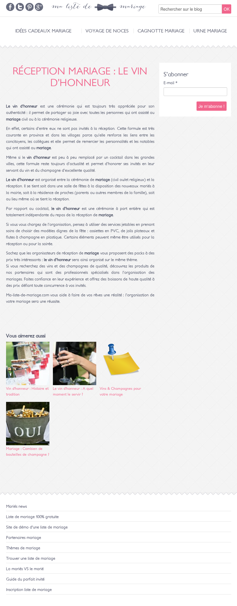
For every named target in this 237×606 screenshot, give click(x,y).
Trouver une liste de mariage (30, 559)
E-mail (170, 83)
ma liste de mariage (98, 7)
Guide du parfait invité (25, 579)
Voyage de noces (107, 31)
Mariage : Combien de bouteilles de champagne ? (27, 452)
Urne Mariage (210, 31)
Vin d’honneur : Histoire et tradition (27, 391)
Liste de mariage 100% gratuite (32, 517)
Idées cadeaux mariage (43, 31)
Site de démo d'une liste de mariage (37, 527)
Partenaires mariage (23, 538)
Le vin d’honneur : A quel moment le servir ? (73, 391)
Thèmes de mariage (23, 548)
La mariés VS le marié (25, 569)
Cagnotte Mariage (161, 31)
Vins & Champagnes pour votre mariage (120, 391)
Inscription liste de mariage (29, 590)
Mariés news (16, 507)
